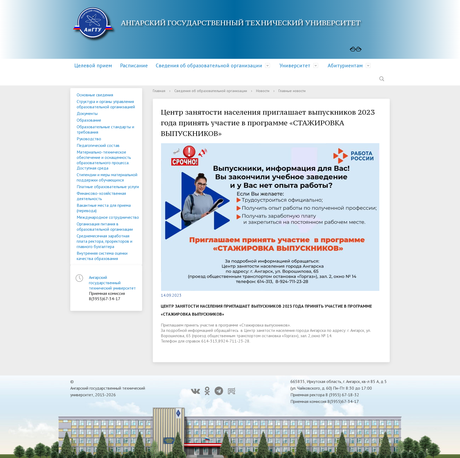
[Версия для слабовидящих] (355, 49)
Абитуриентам (345, 65)
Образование (89, 120)
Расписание (134, 65)
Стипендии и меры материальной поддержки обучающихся (107, 177)
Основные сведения (95, 94)
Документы (87, 113)
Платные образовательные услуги (108, 186)
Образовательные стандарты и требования (105, 129)
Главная (159, 90)
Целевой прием (93, 65)
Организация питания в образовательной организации (105, 226)
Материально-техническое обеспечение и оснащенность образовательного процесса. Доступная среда (104, 160)
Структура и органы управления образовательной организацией (106, 104)
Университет (295, 65)
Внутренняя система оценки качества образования (102, 255)
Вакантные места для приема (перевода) (104, 208)
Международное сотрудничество (108, 217)
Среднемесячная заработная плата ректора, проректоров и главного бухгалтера (104, 241)
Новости (262, 90)
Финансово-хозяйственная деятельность (101, 196)
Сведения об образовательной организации (209, 65)
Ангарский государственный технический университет (112, 283)
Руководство (89, 138)
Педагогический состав (98, 145)
